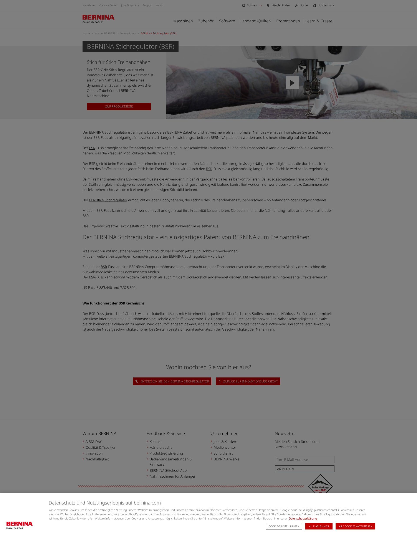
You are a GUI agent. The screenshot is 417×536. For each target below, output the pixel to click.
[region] (208, 514)
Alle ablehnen (319, 526)
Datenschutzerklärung (303, 518)
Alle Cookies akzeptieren (355, 526)
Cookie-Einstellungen (284, 526)
